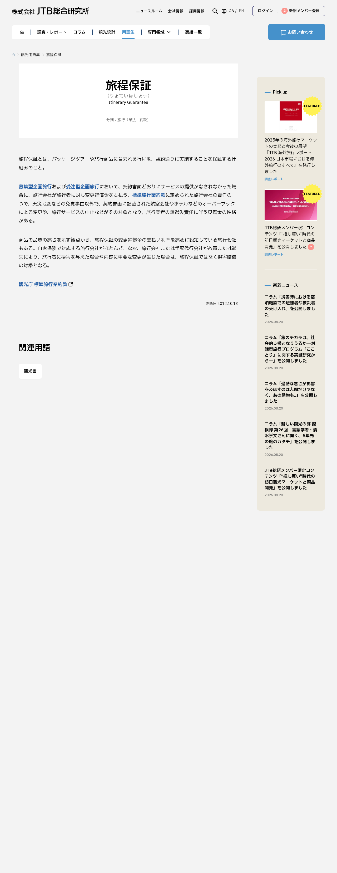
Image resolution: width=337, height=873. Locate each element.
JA (231, 11)
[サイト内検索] (215, 11)
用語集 (128, 32)
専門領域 (156, 32)
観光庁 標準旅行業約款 (43, 284)
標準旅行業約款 (148, 195)
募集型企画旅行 (35, 187)
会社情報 (175, 11)
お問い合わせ (300, 32)
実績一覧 (193, 32)
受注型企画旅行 (82, 187)
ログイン (265, 11)
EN (241, 11)
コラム (79, 32)
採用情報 (196, 11)
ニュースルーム (149, 11)
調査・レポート (52, 32)
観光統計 (106, 32)
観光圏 (30, 371)
